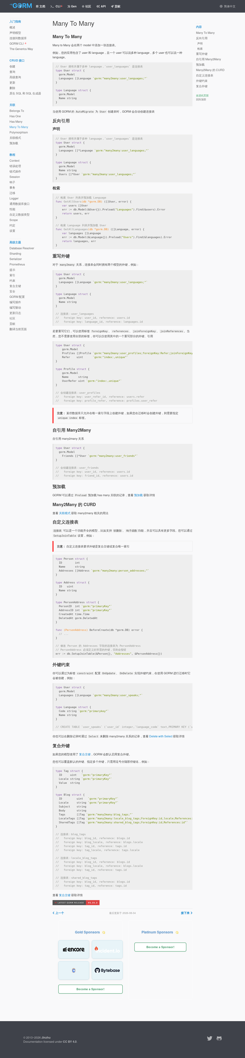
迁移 (12, 193)
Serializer (16, 259)
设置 (12, 231)
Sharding (15, 253)
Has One (15, 116)
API (103, 6)
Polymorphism (19, 132)
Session (15, 177)
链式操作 (15, 171)
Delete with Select (160, 736)
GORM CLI (17, 43)
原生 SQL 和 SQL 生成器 (25, 93)
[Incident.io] (107, 949)
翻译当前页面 (18, 329)
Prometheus (17, 264)
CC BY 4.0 (70, 1041)
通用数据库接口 (20, 204)
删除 (12, 88)
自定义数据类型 (20, 214)
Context (14, 160)
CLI (57, 6)
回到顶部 (201, 99)
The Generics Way (21, 49)
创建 (12, 66)
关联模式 (64, 513)
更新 (12, 82)
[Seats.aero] (73, 970)
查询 (12, 72)
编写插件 (15, 302)
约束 (12, 280)
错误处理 (15, 166)
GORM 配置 (17, 297)
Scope (14, 220)
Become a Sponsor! (90, 989)
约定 (12, 225)
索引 (12, 275)
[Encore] (73, 949)
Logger (14, 198)
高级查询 (15, 77)
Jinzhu (46, 1037)
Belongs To (17, 111)
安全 (12, 291)
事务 (12, 187)
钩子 (12, 182)
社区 (88, 6)
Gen (74, 6)
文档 (42, 6)
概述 (12, 27)
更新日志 (15, 313)
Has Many (16, 121)
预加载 (138, 495)
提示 (12, 270)
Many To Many (19, 127)
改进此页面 (202, 95)
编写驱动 (15, 307)
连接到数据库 (18, 38)
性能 (12, 209)
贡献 (117, 6)
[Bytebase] (107, 970)
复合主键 (85, 754)
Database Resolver (22, 248)
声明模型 (15, 33)
